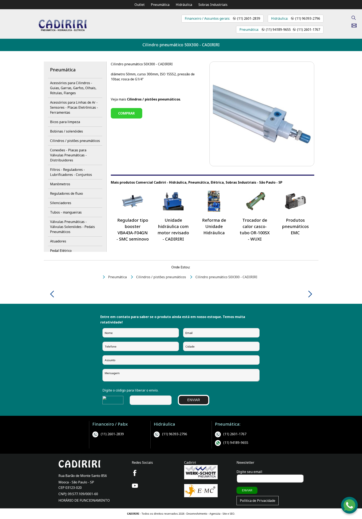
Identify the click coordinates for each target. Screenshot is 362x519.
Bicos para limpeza (65, 122)
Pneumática (160, 4)
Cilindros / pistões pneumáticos (75, 140)
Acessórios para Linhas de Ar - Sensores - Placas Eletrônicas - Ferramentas (74, 107)
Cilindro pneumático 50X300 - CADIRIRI (181, 45)
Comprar (126, 113)
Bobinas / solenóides (66, 131)
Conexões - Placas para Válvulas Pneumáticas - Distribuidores (68, 155)
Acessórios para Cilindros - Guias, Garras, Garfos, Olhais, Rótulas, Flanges (73, 88)
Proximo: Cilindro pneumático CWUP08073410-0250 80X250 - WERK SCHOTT (308, 294)
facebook (135, 473)
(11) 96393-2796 (307, 18)
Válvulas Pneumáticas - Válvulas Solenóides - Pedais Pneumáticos (72, 226)
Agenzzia (214, 513)
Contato (355, 25)
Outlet (139, 4)
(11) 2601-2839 (248, 18)
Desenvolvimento (197, 513)
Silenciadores (60, 203)
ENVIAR (193, 400)
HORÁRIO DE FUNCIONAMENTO (84, 500)
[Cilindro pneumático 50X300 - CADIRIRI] (63, 27)
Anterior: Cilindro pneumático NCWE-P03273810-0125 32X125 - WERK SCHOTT (53, 294)
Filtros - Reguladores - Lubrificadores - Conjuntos (71, 172)
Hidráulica (184, 4)
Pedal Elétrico (61, 250)
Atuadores (58, 241)
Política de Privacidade (257, 500)
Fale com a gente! (349, 505)
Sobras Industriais (213, 4)
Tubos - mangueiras (66, 212)
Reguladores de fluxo (66, 193)
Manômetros (60, 184)
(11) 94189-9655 (278, 29)
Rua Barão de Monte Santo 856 (82, 475)
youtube (135, 486)
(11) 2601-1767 (308, 29)
